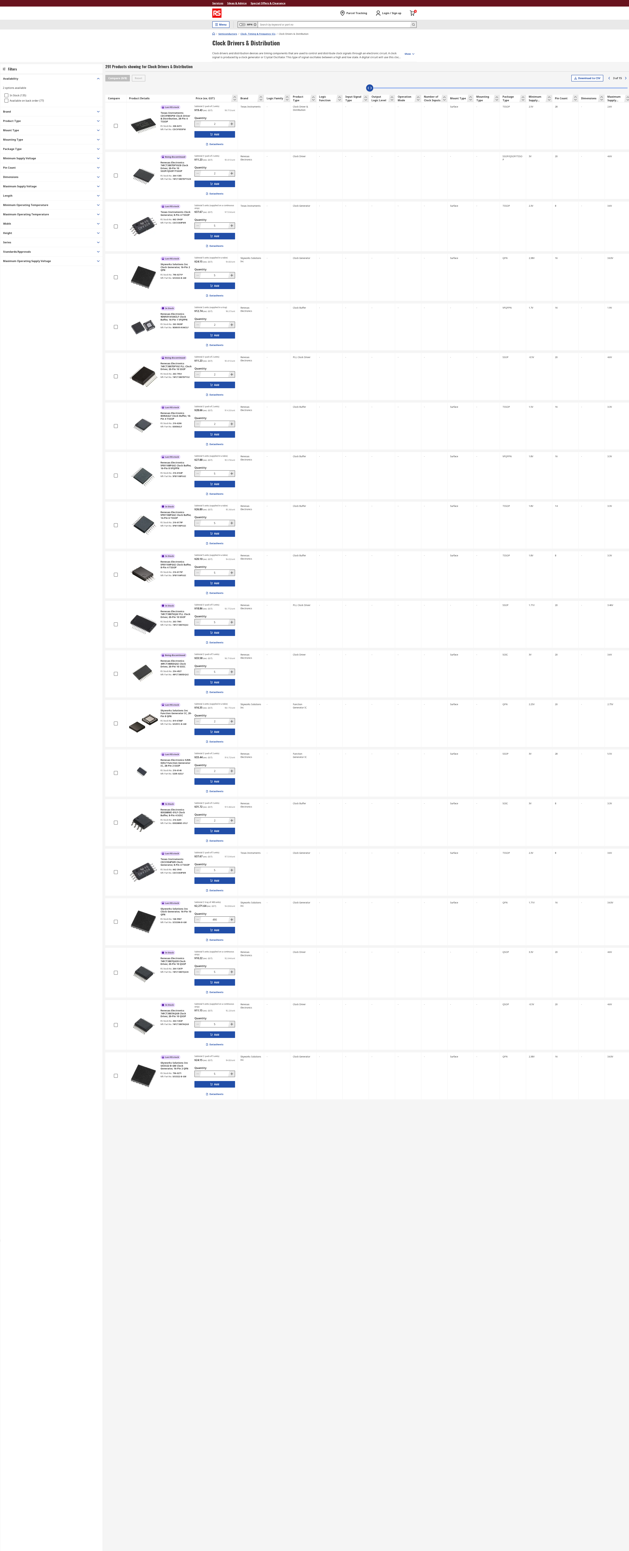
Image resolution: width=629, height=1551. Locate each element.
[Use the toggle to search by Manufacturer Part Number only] (255, 24)
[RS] (216, 13)
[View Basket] (412, 13)
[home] (213, 33)
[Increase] (231, 124)
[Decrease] (198, 124)
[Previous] (609, 78)
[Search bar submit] (413, 25)
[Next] (625, 78)
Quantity (200, 118)
